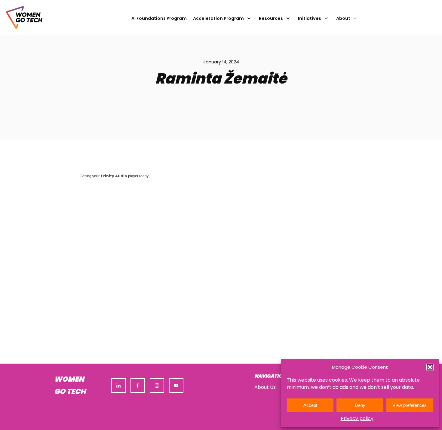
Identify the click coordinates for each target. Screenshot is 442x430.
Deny (360, 405)
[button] (430, 367)
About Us (265, 387)
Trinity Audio (113, 175)
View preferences (409, 405)
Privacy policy (357, 418)
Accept (310, 405)
